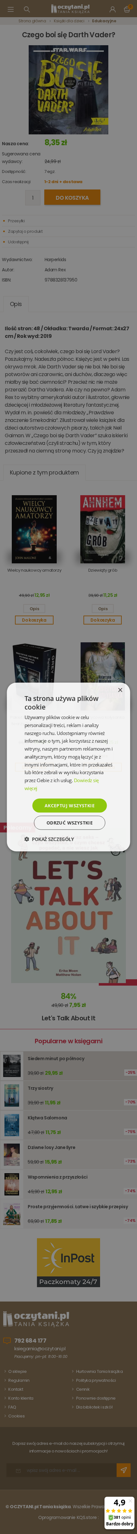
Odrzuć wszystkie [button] (70, 823)
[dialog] (68, 767)
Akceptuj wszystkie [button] (70, 805)
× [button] (120, 690)
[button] (49, 839)
